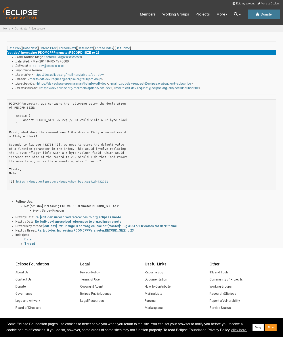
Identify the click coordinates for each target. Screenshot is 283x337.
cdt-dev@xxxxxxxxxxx (48, 66)
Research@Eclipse (223, 293)
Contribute (21, 28)
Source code (38, 28)
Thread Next (67, 48)
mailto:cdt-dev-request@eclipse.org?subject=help (65, 79)
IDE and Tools (219, 272)
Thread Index (104, 48)
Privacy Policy (90, 272)
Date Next (30, 48)
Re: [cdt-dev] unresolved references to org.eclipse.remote (78, 217)
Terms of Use (90, 279)
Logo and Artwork (27, 300)
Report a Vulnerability (225, 300)
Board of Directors (28, 308)
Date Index (85, 48)
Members (148, 14)
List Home (123, 48)
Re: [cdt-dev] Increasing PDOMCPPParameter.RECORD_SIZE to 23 (72, 206)
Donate (266, 14)
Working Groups (175, 14)
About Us (22, 272)
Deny (258, 327)
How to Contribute (158, 286)
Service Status (220, 308)
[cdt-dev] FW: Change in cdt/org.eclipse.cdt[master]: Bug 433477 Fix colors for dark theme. (110, 226)
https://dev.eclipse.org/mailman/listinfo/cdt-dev (71, 83)
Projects (203, 14)
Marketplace (154, 308)
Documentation (156, 279)
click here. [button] (239, 330)
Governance (24, 293)
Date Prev (14, 48)
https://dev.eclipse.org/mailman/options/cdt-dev (75, 88)
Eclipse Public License (95, 293)
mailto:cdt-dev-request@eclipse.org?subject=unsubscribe (157, 88)
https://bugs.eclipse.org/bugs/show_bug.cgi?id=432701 (62, 181)
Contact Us (23, 279)
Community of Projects (226, 279)
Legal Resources (92, 300)
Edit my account (245, 3)
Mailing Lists (154, 293)
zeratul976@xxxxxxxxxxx (63, 57)
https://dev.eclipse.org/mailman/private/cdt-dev (68, 74)
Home (6, 28)
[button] (237, 14)
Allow (271, 327)
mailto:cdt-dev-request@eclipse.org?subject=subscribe (151, 83)
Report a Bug (154, 272)
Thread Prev (48, 48)
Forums (150, 300)
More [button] (220, 14)
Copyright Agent (91, 286)
